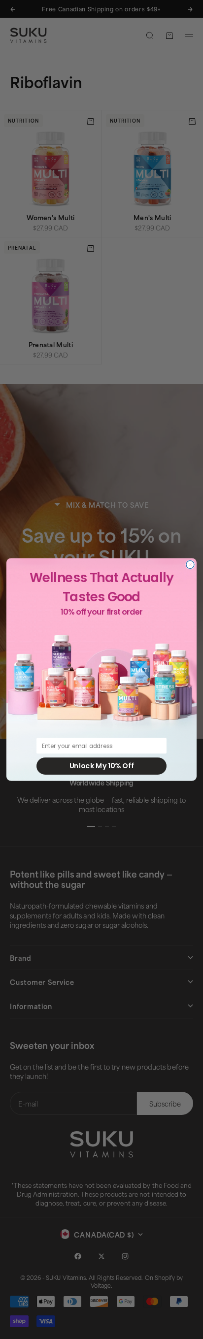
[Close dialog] (190, 564)
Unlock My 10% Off (101, 766)
